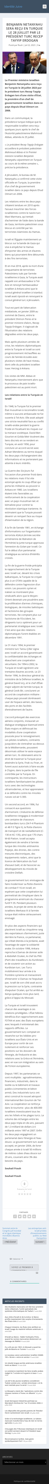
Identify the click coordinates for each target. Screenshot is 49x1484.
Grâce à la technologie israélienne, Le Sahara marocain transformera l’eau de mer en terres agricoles (23, 1421)
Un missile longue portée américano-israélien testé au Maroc (23, 1364)
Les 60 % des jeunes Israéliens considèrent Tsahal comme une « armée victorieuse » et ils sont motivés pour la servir (23, 1383)
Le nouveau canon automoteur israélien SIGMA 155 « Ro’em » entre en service (24, 1356)
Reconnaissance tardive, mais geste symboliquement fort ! (19, 1440)
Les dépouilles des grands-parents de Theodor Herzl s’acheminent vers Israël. (24, 1412)
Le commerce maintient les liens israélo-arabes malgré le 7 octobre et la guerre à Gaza (24, 1372)
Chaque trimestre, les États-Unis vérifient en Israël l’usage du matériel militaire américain (23, 1328)
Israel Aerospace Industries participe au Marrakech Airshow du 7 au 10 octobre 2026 (23, 1402)
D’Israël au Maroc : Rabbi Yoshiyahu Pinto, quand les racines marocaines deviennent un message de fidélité (23, 1339)
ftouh (20, 45)
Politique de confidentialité (24, 1481)
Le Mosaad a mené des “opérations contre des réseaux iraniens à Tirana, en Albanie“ (24, 1392)
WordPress (40, 1477)
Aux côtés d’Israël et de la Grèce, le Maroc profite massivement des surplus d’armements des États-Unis (24, 1319)
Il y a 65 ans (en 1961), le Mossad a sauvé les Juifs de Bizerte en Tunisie (23, 1348)
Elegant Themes (19, 1477)
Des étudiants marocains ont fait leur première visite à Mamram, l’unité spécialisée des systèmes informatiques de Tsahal (24, 1309)
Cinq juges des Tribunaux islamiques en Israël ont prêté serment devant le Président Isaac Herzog (23, 1431)
